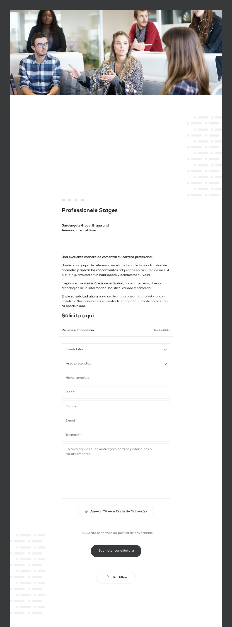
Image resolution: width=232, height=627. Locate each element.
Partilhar (120, 578)
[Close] (205, 26)
